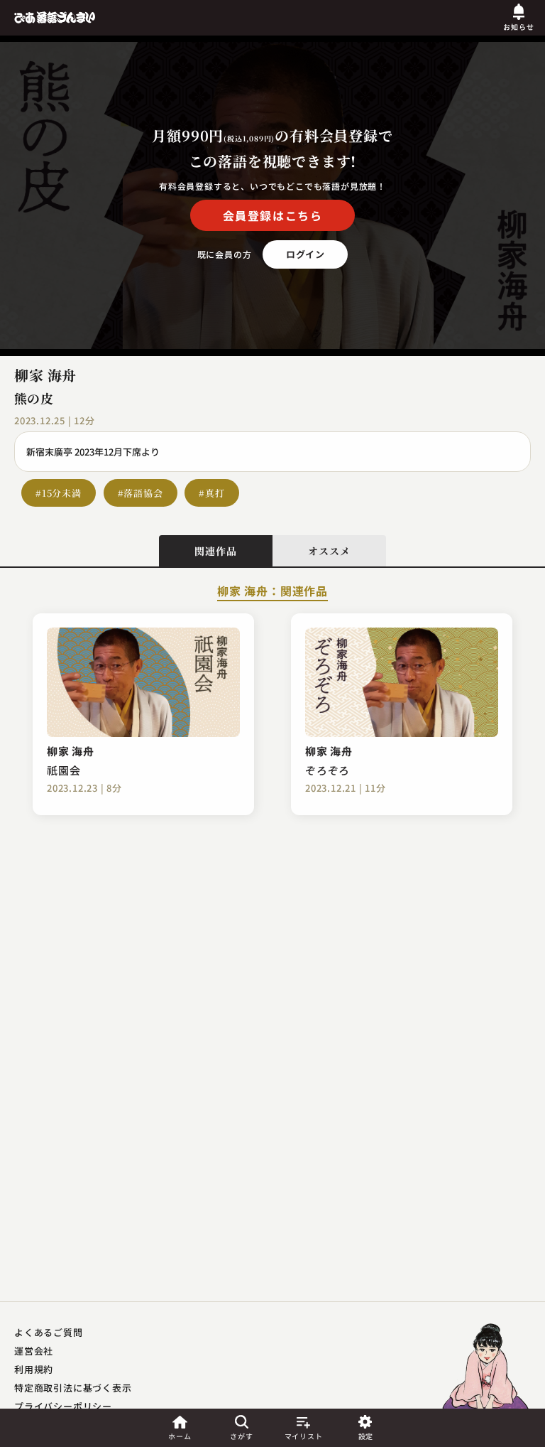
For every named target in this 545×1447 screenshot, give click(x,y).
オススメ (329, 551)
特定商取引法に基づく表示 (73, 1387)
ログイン (305, 254)
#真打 (211, 493)
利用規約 (33, 1369)
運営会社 (33, 1350)
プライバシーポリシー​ (63, 1406)
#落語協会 (140, 493)
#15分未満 (58, 493)
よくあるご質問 (48, 1332)
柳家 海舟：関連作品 (272, 592)
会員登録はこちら (273, 215)
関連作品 (215, 551)
